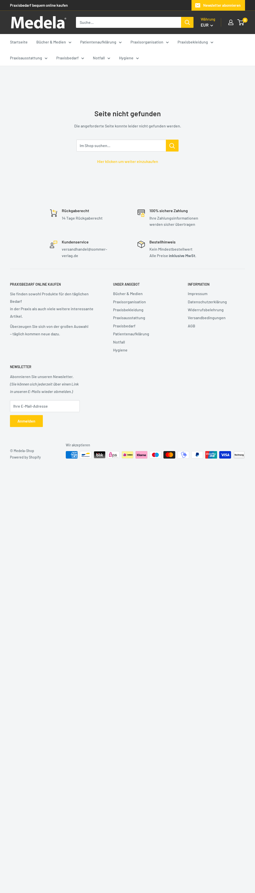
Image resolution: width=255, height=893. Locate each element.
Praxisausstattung (129, 317)
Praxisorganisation (129, 301)
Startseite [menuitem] (19, 41)
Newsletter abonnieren (222, 5)
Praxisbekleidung (128, 309)
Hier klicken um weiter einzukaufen (127, 161)
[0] (241, 22)
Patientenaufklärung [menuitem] (98, 41)
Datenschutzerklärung (207, 301)
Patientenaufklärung (131, 333)
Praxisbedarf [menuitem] (67, 57)
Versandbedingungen (207, 317)
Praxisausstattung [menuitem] (26, 57)
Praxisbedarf (124, 325)
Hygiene (120, 350)
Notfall (119, 342)
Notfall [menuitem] (99, 57)
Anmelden (26, 421)
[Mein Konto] (230, 22)
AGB (191, 325)
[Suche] (187, 22)
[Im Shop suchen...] (172, 146)
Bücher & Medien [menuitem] (51, 41)
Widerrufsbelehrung (206, 309)
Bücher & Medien (128, 293)
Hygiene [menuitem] (126, 57)
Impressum (197, 293)
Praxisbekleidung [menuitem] (193, 41)
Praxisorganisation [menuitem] (146, 41)
